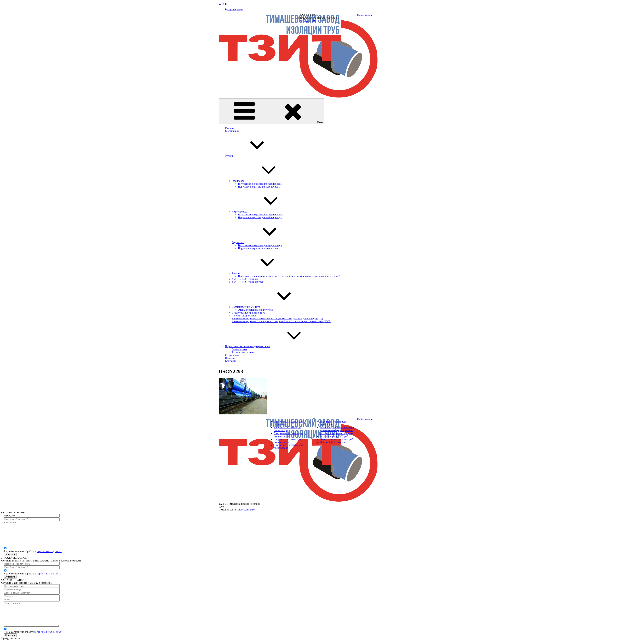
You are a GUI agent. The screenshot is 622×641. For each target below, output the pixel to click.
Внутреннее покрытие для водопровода (260, 245)
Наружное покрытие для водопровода (259, 248)
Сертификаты (239, 349)
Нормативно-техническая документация (247, 346)
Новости (230, 358)
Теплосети (237, 273)
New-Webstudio (246, 509)
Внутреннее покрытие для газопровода (260, 183)
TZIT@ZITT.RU (307, 20)
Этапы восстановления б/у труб (255, 309)
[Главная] (298, 96)
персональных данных (49, 551)
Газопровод (238, 180)
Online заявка (364, 15)
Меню (320, 122)
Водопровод (238, 242)
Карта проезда (235, 9)
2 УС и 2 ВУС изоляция (245, 279)
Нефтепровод (239, 211)
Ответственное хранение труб (248, 312)
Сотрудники (232, 355)
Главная (229, 128)
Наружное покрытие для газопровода (259, 186)
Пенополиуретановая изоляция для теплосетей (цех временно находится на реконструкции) (289, 276)
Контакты (230, 361)
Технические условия (243, 352)
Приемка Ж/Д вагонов (244, 315)
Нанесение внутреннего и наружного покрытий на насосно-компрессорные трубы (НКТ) (281, 321)
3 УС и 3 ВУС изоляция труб (248, 281)
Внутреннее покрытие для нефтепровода (260, 214)
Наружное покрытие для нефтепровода (260, 217)
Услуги (229, 156)
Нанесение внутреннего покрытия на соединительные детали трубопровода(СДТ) (277, 318)
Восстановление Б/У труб (246, 306)
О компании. (232, 131)
